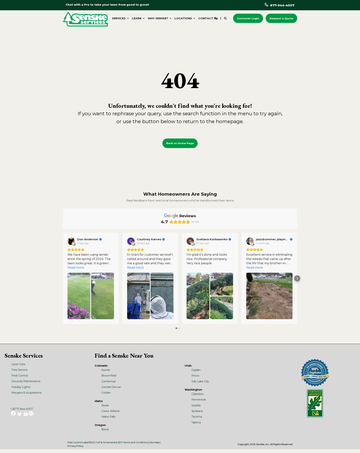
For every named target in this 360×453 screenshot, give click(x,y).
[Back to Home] (85, 18)
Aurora (105, 370)
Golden (106, 392)
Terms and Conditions (135, 442)
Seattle (196, 405)
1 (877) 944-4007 (21, 409)
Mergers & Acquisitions (26, 392)
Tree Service (19, 369)
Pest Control (19, 375)
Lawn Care (18, 364)
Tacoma (196, 416)
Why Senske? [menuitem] (158, 18)
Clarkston (197, 394)
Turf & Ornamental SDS (108, 442)
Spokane (197, 411)
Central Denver (111, 387)
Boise (105, 405)
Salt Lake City (200, 381)
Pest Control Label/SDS (81, 442)
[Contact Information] (216, 18)
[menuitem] (120, 18)
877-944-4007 (282, 5)
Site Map (154, 442)
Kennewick (198, 399)
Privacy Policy (75, 446)
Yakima (196, 422)
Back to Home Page (180, 143)
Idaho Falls (108, 416)
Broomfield (108, 375)
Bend (105, 429)
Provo (195, 375)
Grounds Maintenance (25, 381)
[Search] (225, 18)
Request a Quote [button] (281, 18)
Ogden (196, 370)
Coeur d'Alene (110, 411)
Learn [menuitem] (136, 18)
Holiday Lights (20, 387)
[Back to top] (353, 446)
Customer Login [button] (248, 18)
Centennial (108, 381)
